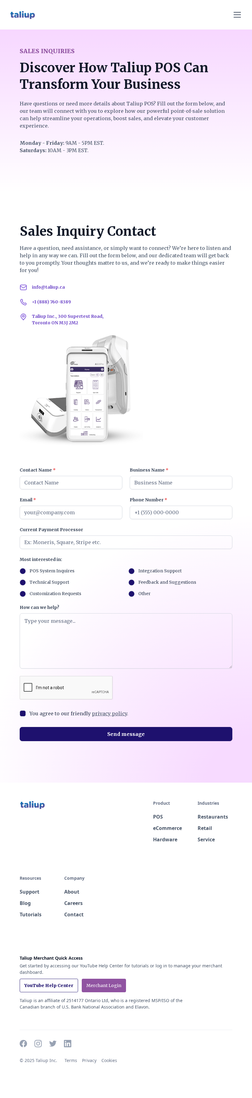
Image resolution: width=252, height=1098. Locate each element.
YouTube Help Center (48, 985)
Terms (71, 1060)
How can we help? (39, 607)
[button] (236, 14)
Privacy (89, 1060)
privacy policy (109, 713)
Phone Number (148, 500)
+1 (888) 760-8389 (51, 302)
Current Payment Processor (51, 529)
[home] (22, 15)
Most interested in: (41, 559)
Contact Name (38, 470)
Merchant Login (103, 985)
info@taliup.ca (48, 287)
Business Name (149, 470)
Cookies (109, 1060)
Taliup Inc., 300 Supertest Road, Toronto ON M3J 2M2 (68, 320)
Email (28, 500)
